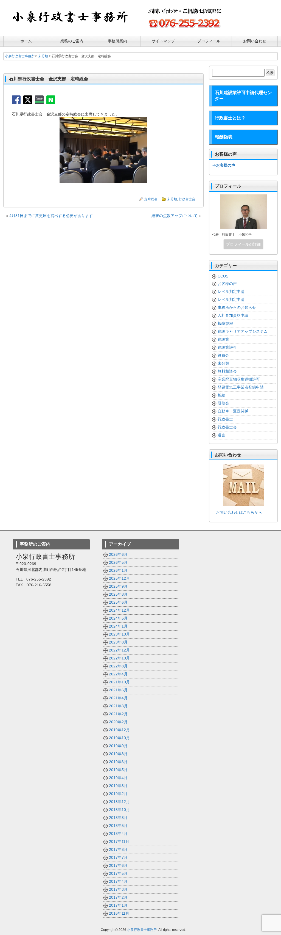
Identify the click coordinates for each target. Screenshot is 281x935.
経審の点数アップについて (174, 215)
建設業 (223, 339)
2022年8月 (118, 666)
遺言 (221, 435)
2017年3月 (118, 889)
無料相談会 (227, 371)
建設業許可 (227, 347)
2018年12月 (119, 801)
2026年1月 (118, 570)
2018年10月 (119, 809)
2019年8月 (118, 754)
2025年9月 (118, 586)
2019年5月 (118, 770)
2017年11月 (119, 841)
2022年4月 (118, 674)
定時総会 (151, 199)
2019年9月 (118, 746)
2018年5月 (118, 825)
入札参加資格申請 (233, 315)
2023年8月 (118, 642)
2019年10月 (119, 738)
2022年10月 (119, 658)
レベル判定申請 (231, 291)
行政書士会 (187, 199)
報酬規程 (225, 323)
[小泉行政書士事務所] (70, 28)
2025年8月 (118, 594)
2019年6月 (118, 762)
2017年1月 (118, 905)
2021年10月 (119, 682)
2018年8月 (118, 817)
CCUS (223, 276)
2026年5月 (118, 562)
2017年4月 (118, 881)
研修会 (223, 403)
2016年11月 (119, 913)
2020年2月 (118, 722)
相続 (221, 395)
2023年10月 (119, 634)
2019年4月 (118, 778)
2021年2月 (118, 714)
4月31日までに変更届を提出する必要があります (51, 215)
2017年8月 (118, 849)
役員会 (223, 355)
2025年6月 (118, 602)
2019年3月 (118, 785)
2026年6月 (118, 554)
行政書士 (225, 419)
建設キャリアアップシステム (243, 331)
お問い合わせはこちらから (237, 512)
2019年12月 (119, 730)
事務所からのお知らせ (237, 307)
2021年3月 (118, 706)
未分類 (172, 199)
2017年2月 (118, 897)
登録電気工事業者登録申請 (241, 387)
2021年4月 (118, 698)
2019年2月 (118, 793)
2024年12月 (119, 610)
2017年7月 (118, 857)
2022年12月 (119, 650)
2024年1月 (118, 626)
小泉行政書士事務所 (142, 930)
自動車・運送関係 (233, 411)
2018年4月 (118, 833)
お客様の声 (227, 283)
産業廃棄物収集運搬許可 (239, 379)
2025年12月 (119, 578)
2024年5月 (118, 618)
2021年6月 (118, 690)
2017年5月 (118, 873)
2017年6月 (118, 865)
